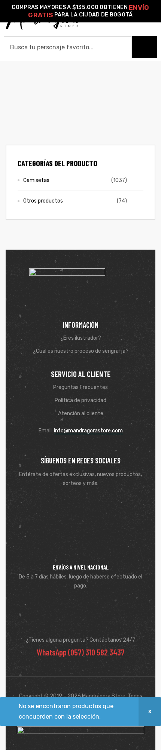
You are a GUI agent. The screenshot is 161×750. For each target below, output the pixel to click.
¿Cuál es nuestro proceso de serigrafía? (80, 351)
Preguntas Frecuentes (80, 387)
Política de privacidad (80, 400)
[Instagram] (91, 502)
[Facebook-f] (70, 502)
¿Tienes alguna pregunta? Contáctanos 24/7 (80, 640)
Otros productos (43, 201)
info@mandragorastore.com (88, 431)
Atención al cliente (80, 413)
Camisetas (36, 180)
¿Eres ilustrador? (80, 338)
